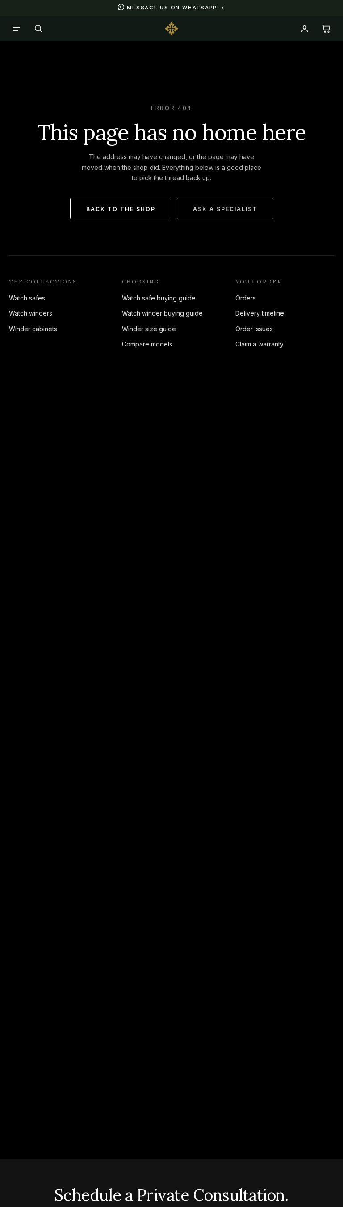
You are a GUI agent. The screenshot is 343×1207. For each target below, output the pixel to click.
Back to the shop (120, 209)
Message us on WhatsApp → (176, 7)
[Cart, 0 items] (326, 28)
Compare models (147, 344)
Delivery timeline (259, 313)
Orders (245, 298)
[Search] (38, 28)
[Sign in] (304, 28)
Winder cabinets (33, 329)
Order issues (254, 329)
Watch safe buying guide (159, 298)
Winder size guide (149, 329)
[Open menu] (17, 28)
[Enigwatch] (171, 28)
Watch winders (30, 313)
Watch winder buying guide (162, 313)
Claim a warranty (259, 344)
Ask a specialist (225, 209)
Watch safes (27, 298)
